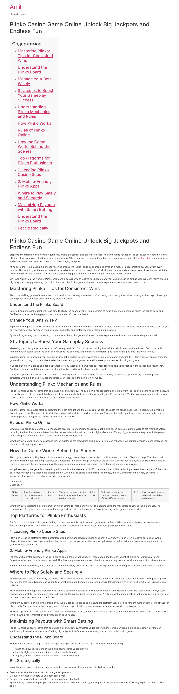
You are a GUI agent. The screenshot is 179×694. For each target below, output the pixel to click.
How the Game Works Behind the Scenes (34, 146)
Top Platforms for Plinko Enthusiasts (35, 160)
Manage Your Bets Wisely (35, 81)
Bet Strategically (33, 228)
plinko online (144, 258)
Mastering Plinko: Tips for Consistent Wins (35, 56)
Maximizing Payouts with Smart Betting (36, 207)
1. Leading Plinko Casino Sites (33, 172)
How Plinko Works (34, 123)
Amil (15, 6)
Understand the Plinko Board (32, 69)
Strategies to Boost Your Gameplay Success (35, 95)
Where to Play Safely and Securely (37, 195)
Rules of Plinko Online (31, 132)
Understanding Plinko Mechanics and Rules (34, 112)
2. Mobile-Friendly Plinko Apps (35, 184)
